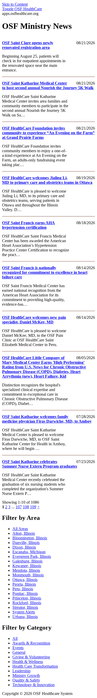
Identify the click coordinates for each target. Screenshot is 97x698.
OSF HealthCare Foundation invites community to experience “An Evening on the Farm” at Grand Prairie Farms (48, 133)
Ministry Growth (26, 675)
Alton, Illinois (23, 533)
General (18, 652)
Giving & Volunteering (31, 657)
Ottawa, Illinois (25, 579)
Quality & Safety (26, 680)
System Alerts (23, 612)
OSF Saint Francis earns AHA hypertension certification (28, 225)
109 (33, 507)
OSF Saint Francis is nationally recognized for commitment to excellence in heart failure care (44, 272)
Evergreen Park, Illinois (31, 556)
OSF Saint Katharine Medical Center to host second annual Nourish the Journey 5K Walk (48, 85)
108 (26, 507)
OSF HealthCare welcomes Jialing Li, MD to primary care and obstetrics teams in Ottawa (47, 180)
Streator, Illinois (25, 607)
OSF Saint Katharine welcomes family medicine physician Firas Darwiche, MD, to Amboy (47, 418)
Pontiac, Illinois (25, 593)
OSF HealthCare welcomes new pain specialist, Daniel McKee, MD (34, 319)
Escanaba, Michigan (29, 552)
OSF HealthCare (22, 9)
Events (18, 648)
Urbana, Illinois (25, 616)
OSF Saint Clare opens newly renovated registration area (27, 45)
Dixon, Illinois (24, 547)
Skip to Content (15, 4)
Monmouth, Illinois (28, 575)
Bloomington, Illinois (29, 538)
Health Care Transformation (35, 666)
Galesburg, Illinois (27, 561)
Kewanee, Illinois (26, 566)
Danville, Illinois (26, 542)
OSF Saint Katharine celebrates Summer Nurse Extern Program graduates (39, 463)
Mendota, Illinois (26, 570)
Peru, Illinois (22, 589)
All (15, 638)
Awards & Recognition (31, 643)
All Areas (20, 529)
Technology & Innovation (33, 685)
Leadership (21, 671)
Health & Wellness (27, 661)
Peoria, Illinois (24, 584)
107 (19, 507)
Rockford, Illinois (26, 603)
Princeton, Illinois (26, 598)
